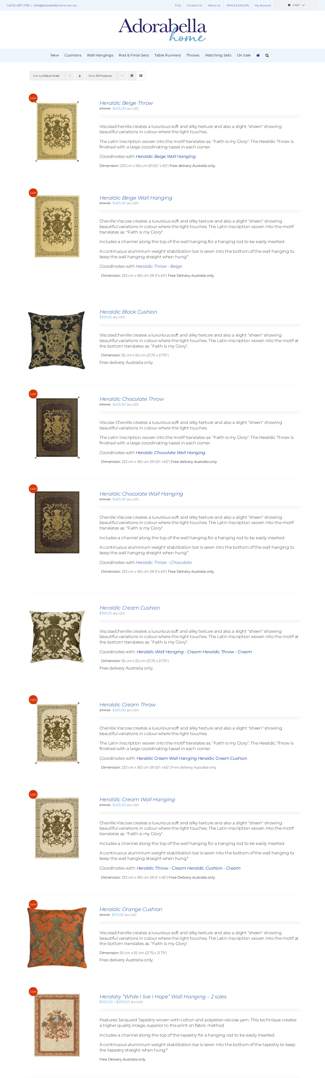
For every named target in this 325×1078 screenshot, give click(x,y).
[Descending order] (79, 75)
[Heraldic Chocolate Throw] (56, 398)
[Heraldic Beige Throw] (56, 102)
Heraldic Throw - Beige (159, 266)
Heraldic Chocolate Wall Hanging (141, 494)
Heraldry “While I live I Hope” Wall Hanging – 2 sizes (163, 997)
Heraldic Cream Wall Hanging (137, 799)
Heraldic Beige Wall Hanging (135, 198)
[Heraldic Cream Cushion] (56, 607)
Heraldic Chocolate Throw (131, 399)
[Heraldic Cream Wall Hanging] (56, 799)
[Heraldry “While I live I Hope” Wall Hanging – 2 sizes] (56, 996)
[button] (267, 55)
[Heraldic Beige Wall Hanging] (56, 197)
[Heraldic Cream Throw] (56, 704)
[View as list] (140, 75)
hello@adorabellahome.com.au (55, 5)
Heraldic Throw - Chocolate (164, 562)
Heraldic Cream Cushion (129, 608)
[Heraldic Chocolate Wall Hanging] (56, 493)
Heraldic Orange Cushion (130, 909)
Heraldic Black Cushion (128, 312)
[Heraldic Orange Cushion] (56, 908)
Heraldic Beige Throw (126, 103)
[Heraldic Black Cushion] (56, 311)
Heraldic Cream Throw (127, 705)
